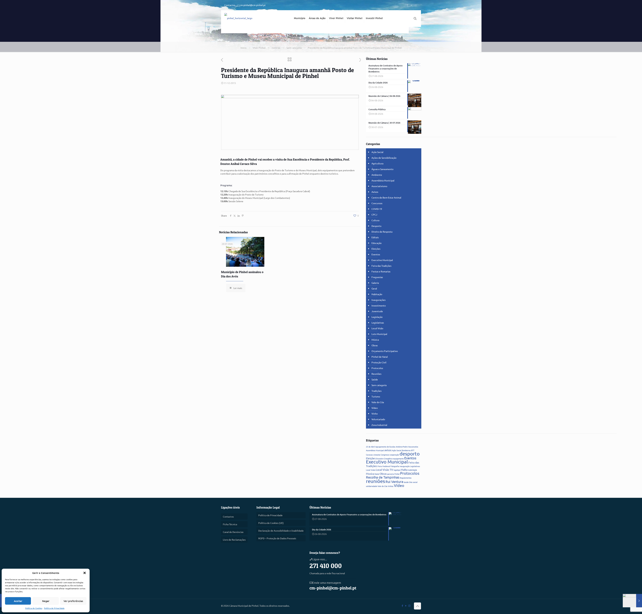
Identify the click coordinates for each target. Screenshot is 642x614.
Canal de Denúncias (233, 531)
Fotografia (395, 466)
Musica (370, 473)
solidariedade (371, 486)
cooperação (394, 454)
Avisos (374, 191)
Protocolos (377, 368)
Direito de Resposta (381, 231)
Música (375, 339)
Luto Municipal (379, 333)
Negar (45, 601)
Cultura (375, 220)
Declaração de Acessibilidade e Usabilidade (281, 530)
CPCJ (374, 214)
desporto (410, 453)
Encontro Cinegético (384, 458)
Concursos (376, 203)
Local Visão (377, 328)
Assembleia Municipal (382, 180)
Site (410, 482)
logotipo (397, 470)
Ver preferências (73, 601)
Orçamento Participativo (384, 350)
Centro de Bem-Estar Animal (386, 197)
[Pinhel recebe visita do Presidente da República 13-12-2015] (632, 600)
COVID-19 (376, 208)
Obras (374, 345)
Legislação (377, 316)
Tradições (376, 390)
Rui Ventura (394, 481)
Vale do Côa (377, 402)
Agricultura (377, 163)
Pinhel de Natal (379, 356)
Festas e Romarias (380, 271)
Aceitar (18, 601)
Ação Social (377, 152)
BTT (412, 450)
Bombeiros (406, 450)
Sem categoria (294, 47)
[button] (84, 573)
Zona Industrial (379, 424)
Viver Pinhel (259, 47)
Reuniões (376, 373)
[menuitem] (299, 30)
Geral (374, 288)
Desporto (376, 225)
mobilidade (412, 470)
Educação (376, 242)
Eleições (375, 248)
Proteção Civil (378, 362)
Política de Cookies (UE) (271, 522)
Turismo (375, 396)
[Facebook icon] (407, 5)
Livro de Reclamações (234, 539)
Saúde (374, 379)
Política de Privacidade (54, 608)
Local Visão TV (384, 469)
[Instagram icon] (415, 5)
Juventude (377, 311)
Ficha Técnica (230, 524)
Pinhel (397, 474)
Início (243, 47)
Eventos (375, 254)
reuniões (375, 481)
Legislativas (377, 322)
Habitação (376, 294)
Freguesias (377, 277)
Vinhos (390, 486)
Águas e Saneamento (382, 169)
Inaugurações (378, 299)
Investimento (378, 305)
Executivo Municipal (382, 260)
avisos (388, 450)
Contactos (229, 5)
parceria (390, 474)
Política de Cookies (33, 608)
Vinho (374, 413)
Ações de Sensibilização (383, 157)
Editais (375, 237)
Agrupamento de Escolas (385, 446)
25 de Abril (370, 446)
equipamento (398, 458)
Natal (377, 474)
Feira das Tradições (381, 265)
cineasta (376, 454)
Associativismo (379, 186)
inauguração (405, 466)
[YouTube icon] (411, 5)
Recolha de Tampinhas (382, 477)
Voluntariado (378, 419)
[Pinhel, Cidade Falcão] (238, 18)
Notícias (276, 47)
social (415, 482)
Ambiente (376, 174)
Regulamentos (405, 477)
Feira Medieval (384, 466)
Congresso (385, 454)
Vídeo (374, 407)
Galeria (375, 282)
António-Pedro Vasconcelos (407, 446)
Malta (404, 469)
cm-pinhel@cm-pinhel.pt (253, 5)
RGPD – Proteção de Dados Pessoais (277, 538)
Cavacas (369, 454)
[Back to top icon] (417, 605)
